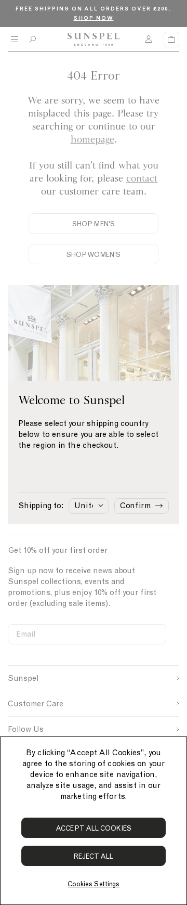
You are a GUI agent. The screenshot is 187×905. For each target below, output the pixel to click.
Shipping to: (40, 505)
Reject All (94, 856)
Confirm (135, 505)
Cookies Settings (93, 884)
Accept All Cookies (93, 828)
